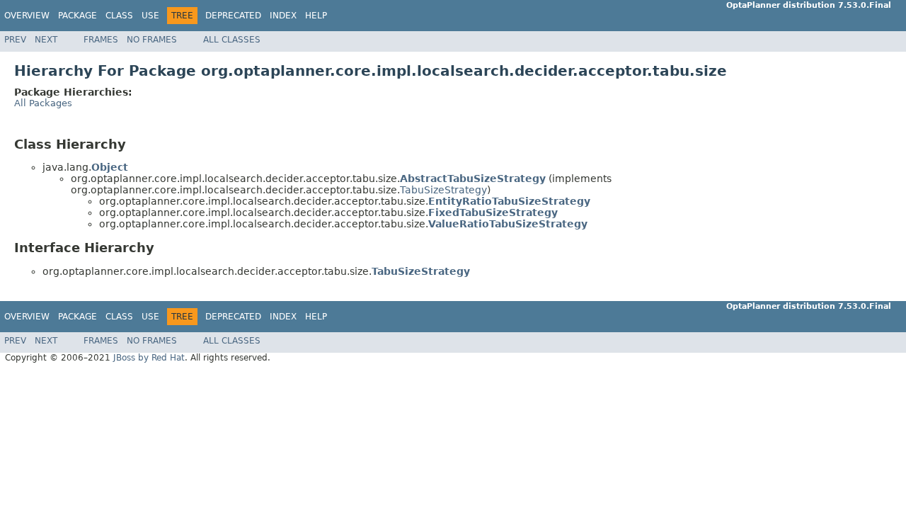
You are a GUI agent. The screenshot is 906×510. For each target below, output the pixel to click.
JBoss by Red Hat (149, 358)
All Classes (231, 40)
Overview (27, 16)
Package (77, 16)
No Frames (152, 40)
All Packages (43, 103)
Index (283, 16)
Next (46, 40)
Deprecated (233, 16)
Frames (101, 40)
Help (316, 16)
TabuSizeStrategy (443, 190)
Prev (15, 40)
